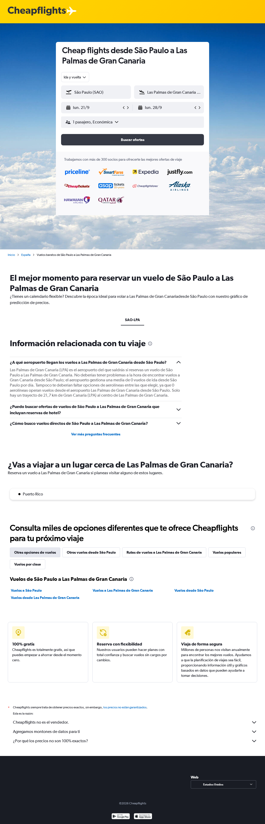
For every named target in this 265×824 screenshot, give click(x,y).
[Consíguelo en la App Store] (142, 817)
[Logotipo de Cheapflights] (37, 11)
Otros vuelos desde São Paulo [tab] (91, 552)
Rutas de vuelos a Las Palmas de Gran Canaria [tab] (164, 552)
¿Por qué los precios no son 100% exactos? (50, 740)
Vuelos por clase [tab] (27, 564)
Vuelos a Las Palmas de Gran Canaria (123, 590)
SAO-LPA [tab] (132, 320)
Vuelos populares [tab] (227, 552)
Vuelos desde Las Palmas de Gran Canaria (45, 598)
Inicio (11, 255)
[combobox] (75, 77)
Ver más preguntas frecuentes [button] (95, 434)
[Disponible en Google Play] (120, 817)
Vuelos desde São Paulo (194, 590)
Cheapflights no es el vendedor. (41, 722)
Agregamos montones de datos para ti (46, 731)
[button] (94, 107)
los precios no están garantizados (124, 707)
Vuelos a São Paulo (26, 590)
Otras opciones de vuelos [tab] (35, 552)
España (26, 255)
